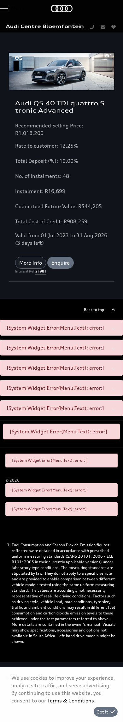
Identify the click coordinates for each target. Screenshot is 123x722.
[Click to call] (92, 27)
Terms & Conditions (70, 700)
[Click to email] (102, 27)
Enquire (60, 263)
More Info (30, 263)
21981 (40, 271)
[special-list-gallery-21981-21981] (61, 71)
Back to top (94, 309)
